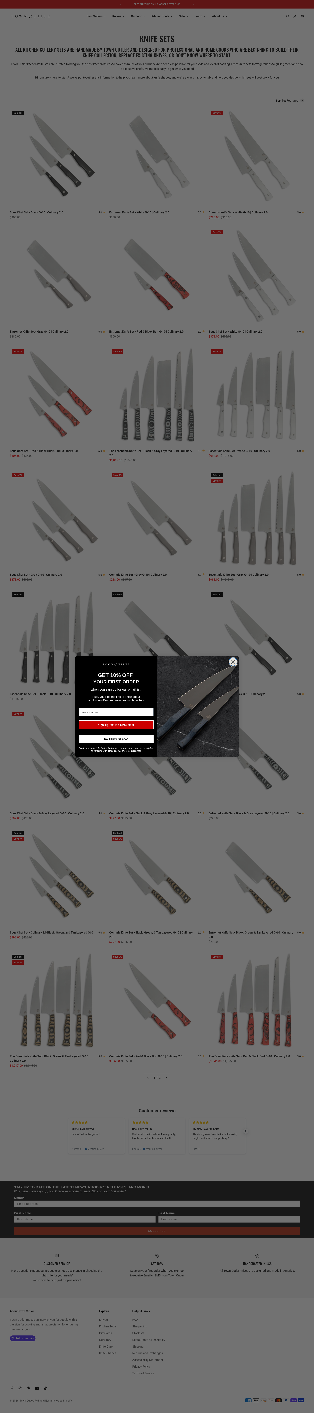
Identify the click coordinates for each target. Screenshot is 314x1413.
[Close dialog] (233, 662)
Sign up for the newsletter (116, 725)
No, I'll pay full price (116, 739)
